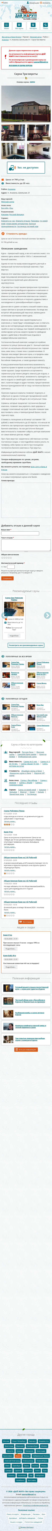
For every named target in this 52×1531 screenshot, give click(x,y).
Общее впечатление (10, 555)
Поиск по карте (13, 1514)
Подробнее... (11, 949)
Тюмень (11, 1475)
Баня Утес (8, 832)
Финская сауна (36, 37)
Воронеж (20, 1446)
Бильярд (13, 792)
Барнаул (32, 1441)
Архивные (13, 1518)
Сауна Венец (41, 683)
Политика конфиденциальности (35, 1505)
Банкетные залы (17, 794)
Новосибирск (42, 1461)
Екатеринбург (32, 1446)
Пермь (26, 1466)
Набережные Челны (41, 1456)
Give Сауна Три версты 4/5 (9, 558)
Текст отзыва (7, 538)
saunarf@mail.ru (41, 62)
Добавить (46, 3)
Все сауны (19, 28)
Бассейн (4, 208)
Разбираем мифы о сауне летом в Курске (29, 1014)
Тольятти (28, 1470)
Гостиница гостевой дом (27, 226)
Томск (37, 1470)
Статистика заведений (33, 1522)
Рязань (44, 1466)
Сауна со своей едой (27, 790)
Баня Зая (40, 705)
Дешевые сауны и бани (31, 771)
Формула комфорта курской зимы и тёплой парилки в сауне (30, 1026)
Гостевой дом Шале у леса (42, 716)
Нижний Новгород (12, 1461)
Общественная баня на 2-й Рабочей (42, 674)
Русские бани (27, 752)
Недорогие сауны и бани (20, 773)
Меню (6, 28)
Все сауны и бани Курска (11, 37)
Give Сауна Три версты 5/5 (11, 558)
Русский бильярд (16, 214)
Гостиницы (32, 794)
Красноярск (7, 1456)
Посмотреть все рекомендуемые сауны (26, 645)
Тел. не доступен (27, 167)
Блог (43, 1514)
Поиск (45, 28)
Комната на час (8, 221)
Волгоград (9, 1446)
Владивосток (44, 1441)
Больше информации (27, 1049)
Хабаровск (40, 1475)
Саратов (18, 1470)
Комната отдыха (23, 221)
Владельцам (34, 3)
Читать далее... (10, 821)
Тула (45, 1470)
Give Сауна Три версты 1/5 (2, 558)
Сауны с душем (25, 782)
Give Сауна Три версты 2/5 (4, 558)
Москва (6, 1441)
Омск (7, 1466)
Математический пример (13, 563)
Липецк (27, 1456)
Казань (19, 1451)
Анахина (5, 40)
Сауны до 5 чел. (30, 761)
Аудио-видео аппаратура (17, 223)
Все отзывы (27, 922)
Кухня (32, 792)
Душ (11, 208)
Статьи (40, 1518)
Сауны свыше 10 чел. (30, 764)
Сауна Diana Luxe (16, 726)
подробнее (14, 636)
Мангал (23, 792)
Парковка (35, 221)
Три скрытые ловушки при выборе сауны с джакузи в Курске (30, 1039)
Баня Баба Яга (9, 955)
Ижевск (44, 1446)
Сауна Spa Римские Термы (14, 599)
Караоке (4, 214)
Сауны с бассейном (28, 780)
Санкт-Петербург (19, 1441)
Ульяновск (22, 1475)
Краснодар (41, 1451)
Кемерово (29, 1451)
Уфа (30, 1475)
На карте (33, 28)
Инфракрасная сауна (27, 756)
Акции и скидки (16, 1522)
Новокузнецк (28, 1461)
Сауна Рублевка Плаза (43, 663)
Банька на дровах (15, 673)
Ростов (35, 1466)
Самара (8, 1470)
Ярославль (32, 1480)
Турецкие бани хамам (26, 754)
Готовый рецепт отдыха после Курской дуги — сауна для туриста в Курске (31, 988)
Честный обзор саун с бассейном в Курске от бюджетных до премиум (30, 1001)
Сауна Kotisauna (43, 725)
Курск (18, 1456)
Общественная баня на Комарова (17, 716)
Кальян (41, 792)
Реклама (36, 1514)
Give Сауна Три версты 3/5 (7, 558)
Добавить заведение (27, 1518)
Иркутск (10, 1451)
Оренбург (17, 1466)
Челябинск (20, 1480)
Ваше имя (6, 530)
